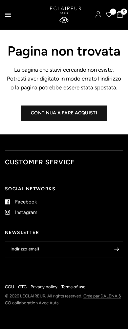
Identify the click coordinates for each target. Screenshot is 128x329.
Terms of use (73, 286)
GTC (22, 286)
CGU (9, 286)
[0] (119, 15)
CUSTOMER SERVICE (40, 162)
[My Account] (98, 15)
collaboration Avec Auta (35, 302)
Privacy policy (44, 286)
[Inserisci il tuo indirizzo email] (116, 249)
